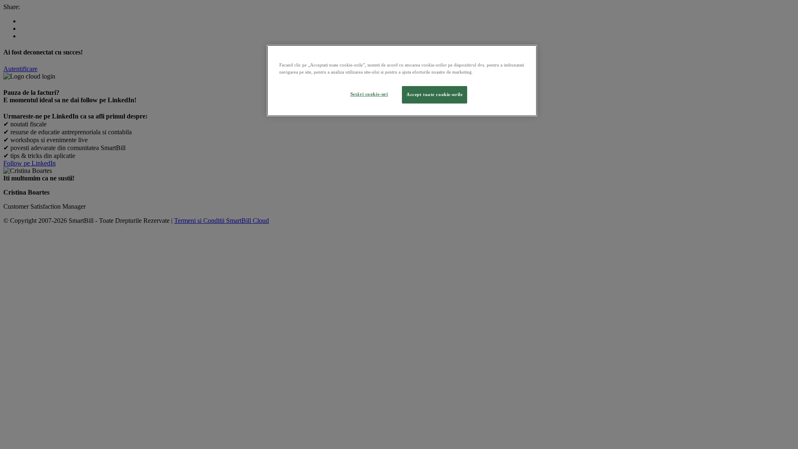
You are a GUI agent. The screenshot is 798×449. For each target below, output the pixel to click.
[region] (402, 80)
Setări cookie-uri (369, 93)
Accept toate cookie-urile (434, 94)
